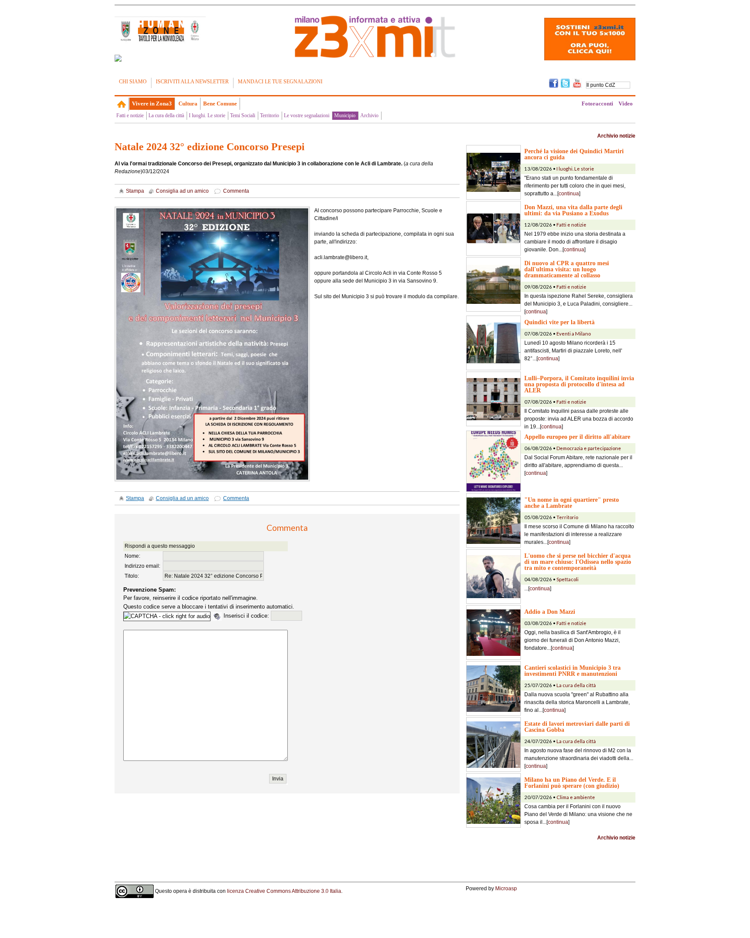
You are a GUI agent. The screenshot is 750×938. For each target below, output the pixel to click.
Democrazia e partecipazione (588, 448)
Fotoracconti (597, 103)
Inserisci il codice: (247, 615)
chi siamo (133, 82)
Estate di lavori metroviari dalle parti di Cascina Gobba (577, 726)
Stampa (135, 191)
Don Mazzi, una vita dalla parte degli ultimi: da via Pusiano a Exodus (573, 210)
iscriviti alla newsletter (192, 82)
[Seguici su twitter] (565, 82)
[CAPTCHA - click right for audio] (167, 616)
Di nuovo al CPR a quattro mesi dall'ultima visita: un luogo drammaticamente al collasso (566, 269)
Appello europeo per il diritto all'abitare (577, 436)
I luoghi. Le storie (207, 115)
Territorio (269, 115)
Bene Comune (220, 103)
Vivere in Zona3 (152, 103)
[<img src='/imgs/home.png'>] (122, 104)
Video (625, 103)
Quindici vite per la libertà (559, 322)
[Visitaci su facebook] (118, 58)
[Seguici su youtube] (577, 82)
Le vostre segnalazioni (306, 115)
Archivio (369, 115)
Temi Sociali (242, 115)
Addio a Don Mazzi (549, 611)
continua (569, 194)
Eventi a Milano (573, 333)
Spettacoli (567, 579)
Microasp (506, 888)
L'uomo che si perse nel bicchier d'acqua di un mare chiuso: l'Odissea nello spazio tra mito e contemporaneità (577, 561)
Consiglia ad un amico (182, 191)
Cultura (187, 103)
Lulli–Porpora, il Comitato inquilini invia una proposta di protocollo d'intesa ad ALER (579, 384)
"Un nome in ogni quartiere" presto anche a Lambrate (571, 502)
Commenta (236, 191)
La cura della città (166, 115)
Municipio (344, 115)
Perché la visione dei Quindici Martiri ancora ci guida (574, 154)
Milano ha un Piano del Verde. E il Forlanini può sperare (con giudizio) (571, 782)
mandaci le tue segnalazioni (280, 82)
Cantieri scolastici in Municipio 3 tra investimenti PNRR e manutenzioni (572, 670)
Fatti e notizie (130, 115)
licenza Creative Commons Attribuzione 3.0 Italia (284, 891)
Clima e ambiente (575, 797)
